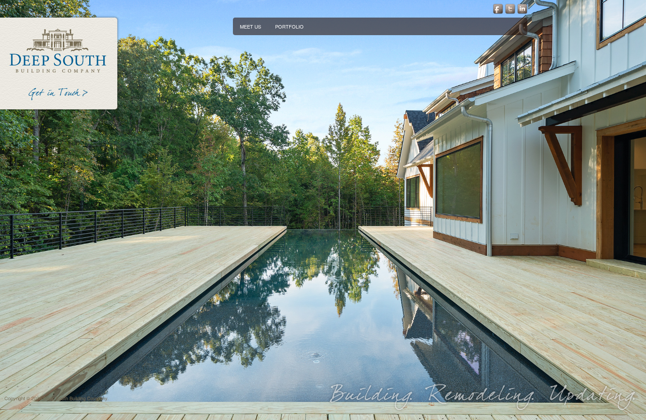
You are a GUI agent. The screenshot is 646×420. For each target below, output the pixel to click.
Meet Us (250, 26)
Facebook (497, 9)
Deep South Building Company (58, 50)
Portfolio (289, 26)
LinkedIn (522, 9)
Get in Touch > (58, 95)
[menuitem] (250, 26)
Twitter (509, 9)
